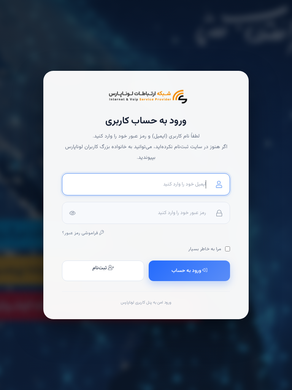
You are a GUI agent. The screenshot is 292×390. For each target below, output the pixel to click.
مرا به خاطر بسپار (205, 249)
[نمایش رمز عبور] (72, 213)
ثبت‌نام (100, 268)
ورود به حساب (186, 271)
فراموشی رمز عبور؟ (80, 233)
